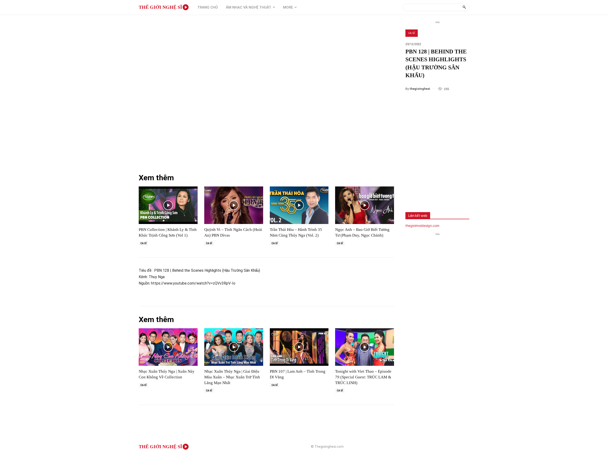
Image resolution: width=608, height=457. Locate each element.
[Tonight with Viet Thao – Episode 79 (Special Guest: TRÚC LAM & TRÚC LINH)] (364, 347)
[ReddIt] (459, 193)
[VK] (444, 193)
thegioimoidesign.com (422, 226)
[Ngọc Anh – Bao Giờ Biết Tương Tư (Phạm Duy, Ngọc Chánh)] (364, 205)
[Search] (464, 7)
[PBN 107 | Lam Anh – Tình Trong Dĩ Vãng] (299, 347)
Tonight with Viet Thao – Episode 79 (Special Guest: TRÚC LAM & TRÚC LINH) (363, 377)
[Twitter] (428, 193)
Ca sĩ (411, 33)
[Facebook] (412, 193)
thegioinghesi (419, 88)
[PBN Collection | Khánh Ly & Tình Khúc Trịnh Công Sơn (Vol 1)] (168, 205)
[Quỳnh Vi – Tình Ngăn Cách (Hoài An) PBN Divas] (233, 205)
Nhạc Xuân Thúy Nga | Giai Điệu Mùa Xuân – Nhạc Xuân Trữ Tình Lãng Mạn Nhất (232, 377)
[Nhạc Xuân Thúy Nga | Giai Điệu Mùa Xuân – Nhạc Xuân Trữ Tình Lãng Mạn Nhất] (233, 347)
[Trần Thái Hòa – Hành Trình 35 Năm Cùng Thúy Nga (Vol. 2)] (299, 205)
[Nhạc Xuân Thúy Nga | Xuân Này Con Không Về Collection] (168, 347)
